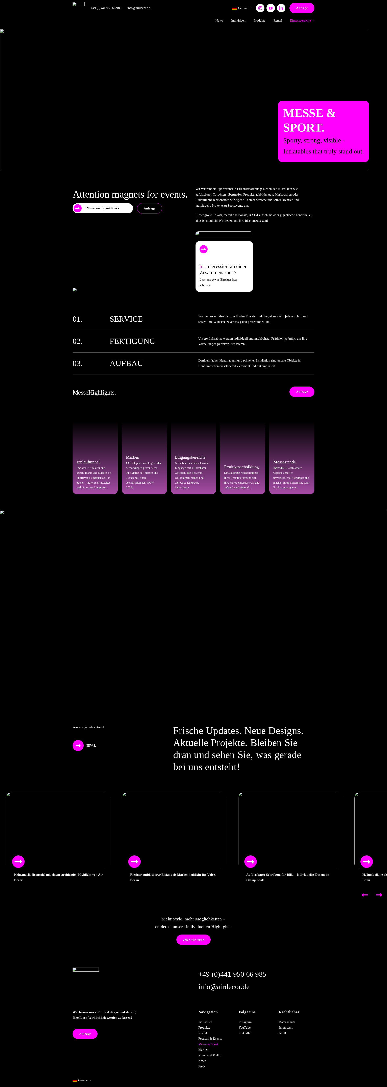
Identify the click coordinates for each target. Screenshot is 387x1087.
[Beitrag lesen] (18, 861)
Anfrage (302, 8)
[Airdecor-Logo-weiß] (79, 3)
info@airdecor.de (138, 8)
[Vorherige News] (365, 895)
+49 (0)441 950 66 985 (106, 8)
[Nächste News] (379, 895)
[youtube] (270, 8)
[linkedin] (281, 8)
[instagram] (260, 8)
